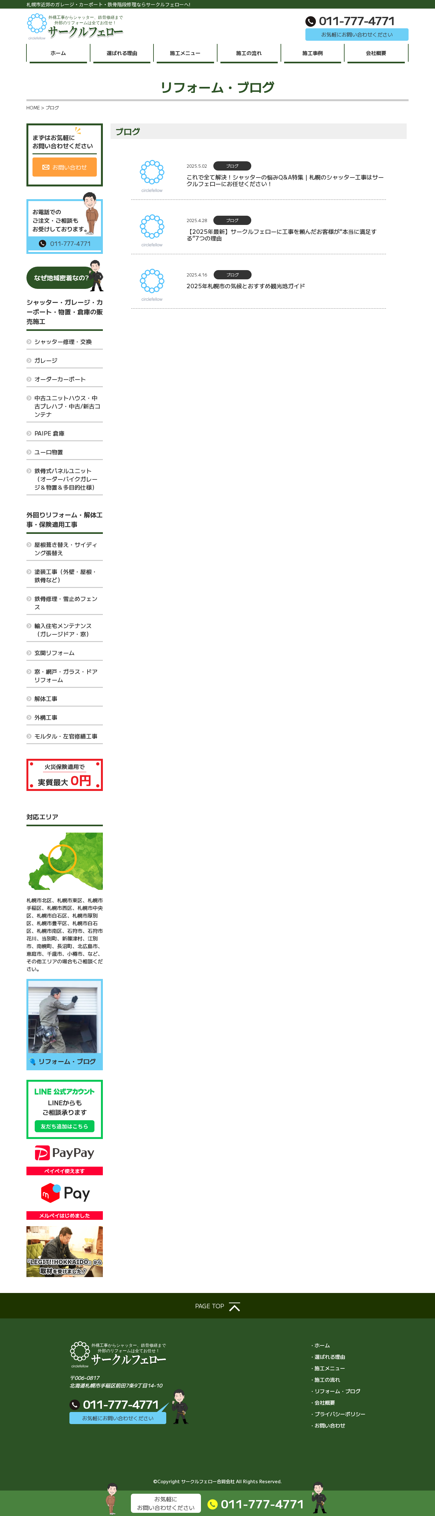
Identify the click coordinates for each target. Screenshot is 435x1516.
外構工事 (45, 717)
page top (210, 1306)
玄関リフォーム (54, 652)
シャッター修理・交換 (63, 341)
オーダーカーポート (60, 379)
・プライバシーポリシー (338, 1414)
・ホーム (320, 1345)
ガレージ (45, 360)
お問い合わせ (69, 167)
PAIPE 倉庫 (49, 433)
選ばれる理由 (122, 53)
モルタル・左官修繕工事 (65, 736)
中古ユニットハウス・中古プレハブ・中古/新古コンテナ (67, 406)
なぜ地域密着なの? (61, 277)
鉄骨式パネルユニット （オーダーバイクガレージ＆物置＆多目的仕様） (65, 478)
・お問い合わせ (327, 1425)
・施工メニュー (327, 1368)
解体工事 (45, 698)
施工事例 (313, 53)
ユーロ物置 (48, 452)
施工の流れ (249, 53)
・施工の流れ (325, 1379)
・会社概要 (322, 1402)
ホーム (58, 53)
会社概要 (376, 53)
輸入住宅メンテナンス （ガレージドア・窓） (63, 629)
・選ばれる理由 (327, 1356)
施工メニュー (185, 53)
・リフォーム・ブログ (335, 1391)
